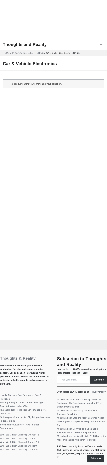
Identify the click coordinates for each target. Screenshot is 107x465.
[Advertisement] (53, 19)
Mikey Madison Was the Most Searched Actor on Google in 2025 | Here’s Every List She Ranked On (81, 422)
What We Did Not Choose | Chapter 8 (18, 449)
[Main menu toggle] (101, 44)
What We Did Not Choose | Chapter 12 (19, 434)
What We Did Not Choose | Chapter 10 (19, 442)
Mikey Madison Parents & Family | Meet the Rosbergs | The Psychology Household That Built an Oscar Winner (79, 403)
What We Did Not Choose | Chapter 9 (18, 446)
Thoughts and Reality (25, 44)
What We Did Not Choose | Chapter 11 (19, 438)
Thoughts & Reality (18, 358)
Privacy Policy (98, 392)
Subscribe (98, 379)
